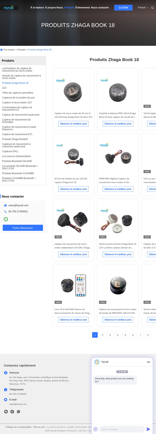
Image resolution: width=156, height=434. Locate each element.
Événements (82, 7)
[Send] (148, 429)
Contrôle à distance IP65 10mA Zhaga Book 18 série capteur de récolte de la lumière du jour (117, 117)
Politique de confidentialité (18, 427)
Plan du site (39, 427)
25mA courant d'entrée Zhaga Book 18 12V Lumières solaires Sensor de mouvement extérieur (117, 247)
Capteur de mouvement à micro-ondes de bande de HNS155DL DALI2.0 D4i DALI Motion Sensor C (117, 313)
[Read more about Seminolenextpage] (140, 335)
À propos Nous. (54, 7)
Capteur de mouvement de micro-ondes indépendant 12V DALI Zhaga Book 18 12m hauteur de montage (72, 247)
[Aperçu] (9, 7)
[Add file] (96, 429)
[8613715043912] (18, 412)
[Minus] (148, 362)
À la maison (37, 7)
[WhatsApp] (5, 219)
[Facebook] (12, 412)
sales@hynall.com (18, 205)
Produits (69, 7)
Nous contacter (100, 7)
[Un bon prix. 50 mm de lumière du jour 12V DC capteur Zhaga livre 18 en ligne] (73, 155)
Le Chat (123, 7)
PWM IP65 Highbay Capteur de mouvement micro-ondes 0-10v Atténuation (114, 182)
